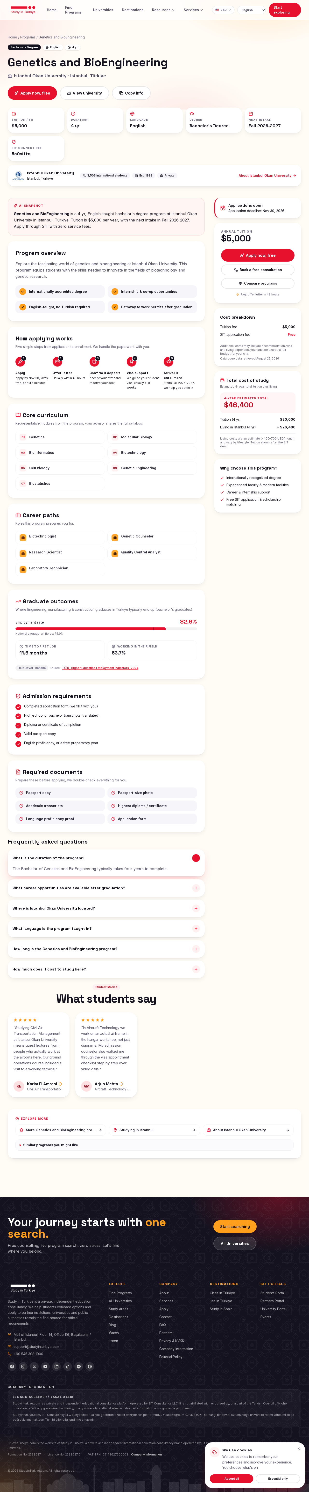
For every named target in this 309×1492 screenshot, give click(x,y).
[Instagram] (23, 1366)
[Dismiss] (298, 1448)
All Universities (235, 1243)
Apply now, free (35, 93)
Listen (113, 1341)
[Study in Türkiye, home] (23, 10)
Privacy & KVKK (171, 1341)
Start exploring (282, 9)
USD (221, 10)
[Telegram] (78, 1366)
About (164, 1293)
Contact (165, 1317)
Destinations (132, 10)
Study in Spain (221, 1309)
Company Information (176, 1349)
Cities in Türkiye (222, 1293)
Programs (27, 37)
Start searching (235, 1226)
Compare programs (260, 283)
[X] (34, 1366)
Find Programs (73, 9)
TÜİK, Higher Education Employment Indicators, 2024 (100, 668)
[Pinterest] (89, 1366)
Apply (164, 1309)
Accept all (232, 1478)
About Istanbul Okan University (265, 175)
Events (265, 1317)
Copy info (134, 93)
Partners (166, 1333)
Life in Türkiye (221, 1301)
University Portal (273, 1309)
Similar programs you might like (50, 1145)
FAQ (162, 1325)
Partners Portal (272, 1301)
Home (51, 10)
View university (87, 93)
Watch (114, 1333)
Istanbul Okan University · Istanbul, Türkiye (60, 75)
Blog (112, 1325)
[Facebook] (12, 1366)
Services (191, 10)
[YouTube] (45, 1366)
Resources (161, 10)
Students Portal (272, 1293)
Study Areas (118, 1309)
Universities (103, 10)
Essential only (278, 1478)
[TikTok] (67, 1366)
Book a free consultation (261, 270)
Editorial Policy (171, 1357)
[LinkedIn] (56, 1366)
